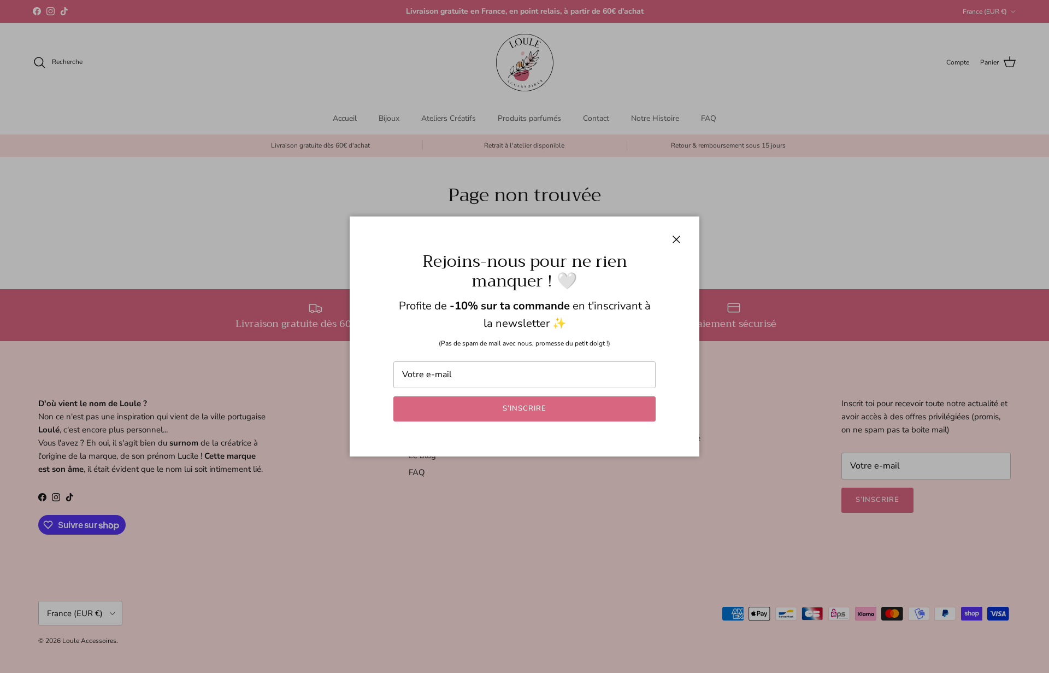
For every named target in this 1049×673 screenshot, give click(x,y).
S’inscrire (524, 408)
